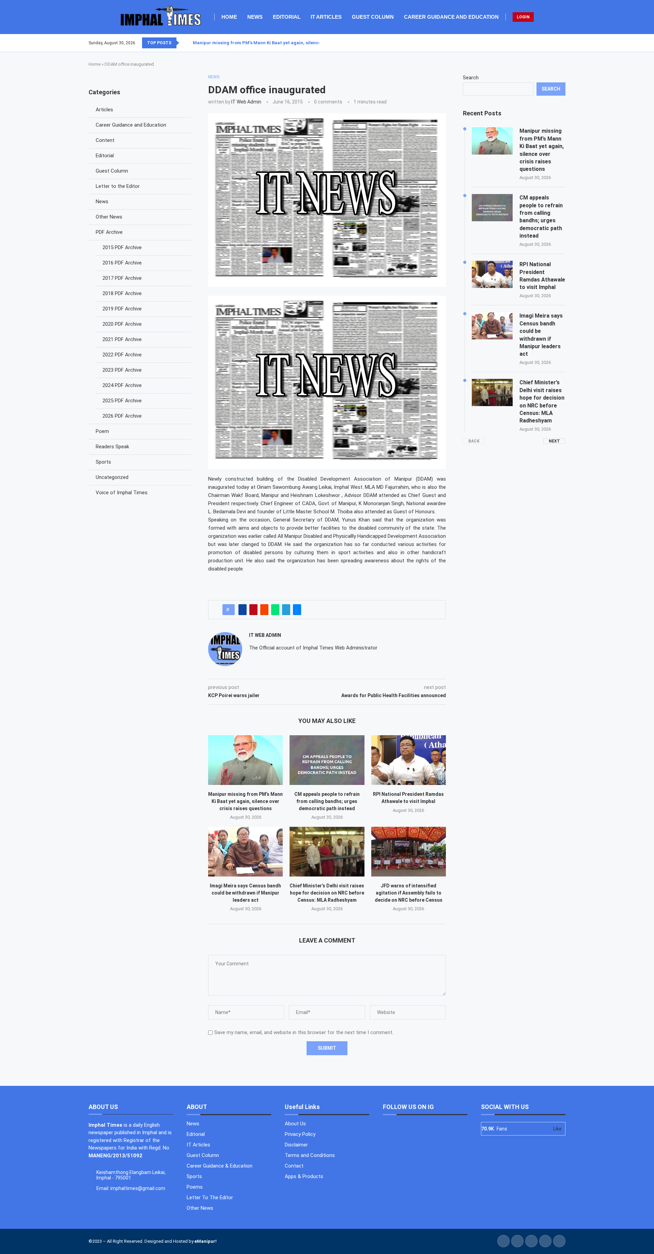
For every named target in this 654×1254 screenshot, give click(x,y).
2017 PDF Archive (122, 278)
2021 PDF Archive (122, 339)
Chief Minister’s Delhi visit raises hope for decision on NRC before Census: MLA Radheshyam (327, 892)
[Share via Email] (297, 609)
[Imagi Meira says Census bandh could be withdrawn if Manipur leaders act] (245, 852)
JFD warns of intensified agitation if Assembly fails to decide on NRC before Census (408, 892)
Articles (104, 110)
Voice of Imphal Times (121, 492)
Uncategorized (112, 477)
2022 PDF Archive (122, 355)
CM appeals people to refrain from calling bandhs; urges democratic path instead (327, 801)
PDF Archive (109, 232)
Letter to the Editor (118, 186)
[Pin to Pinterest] (253, 609)
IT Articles (326, 17)
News (255, 17)
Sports (103, 462)
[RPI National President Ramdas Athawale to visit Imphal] (408, 760)
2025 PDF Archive (122, 401)
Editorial (286, 17)
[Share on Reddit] (264, 609)
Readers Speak (112, 447)
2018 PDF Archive (122, 293)
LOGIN (523, 17)
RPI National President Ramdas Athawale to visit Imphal (542, 275)
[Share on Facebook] (242, 609)
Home (229, 17)
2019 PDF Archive (122, 309)
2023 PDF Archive (122, 370)
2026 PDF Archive (122, 416)
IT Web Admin (246, 101)
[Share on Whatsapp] (275, 609)
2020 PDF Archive (122, 324)
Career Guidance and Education (451, 17)
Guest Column (373, 17)
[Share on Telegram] (286, 609)
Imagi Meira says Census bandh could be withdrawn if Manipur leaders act (245, 892)
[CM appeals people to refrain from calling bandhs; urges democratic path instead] (327, 760)
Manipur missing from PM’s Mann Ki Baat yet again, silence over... (264, 42)
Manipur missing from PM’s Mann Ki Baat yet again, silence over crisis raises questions (245, 801)
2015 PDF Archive (122, 247)
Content (105, 140)
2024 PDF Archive (122, 385)
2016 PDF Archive (122, 263)
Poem (102, 431)
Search (471, 78)
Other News (109, 217)
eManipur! (205, 1241)
